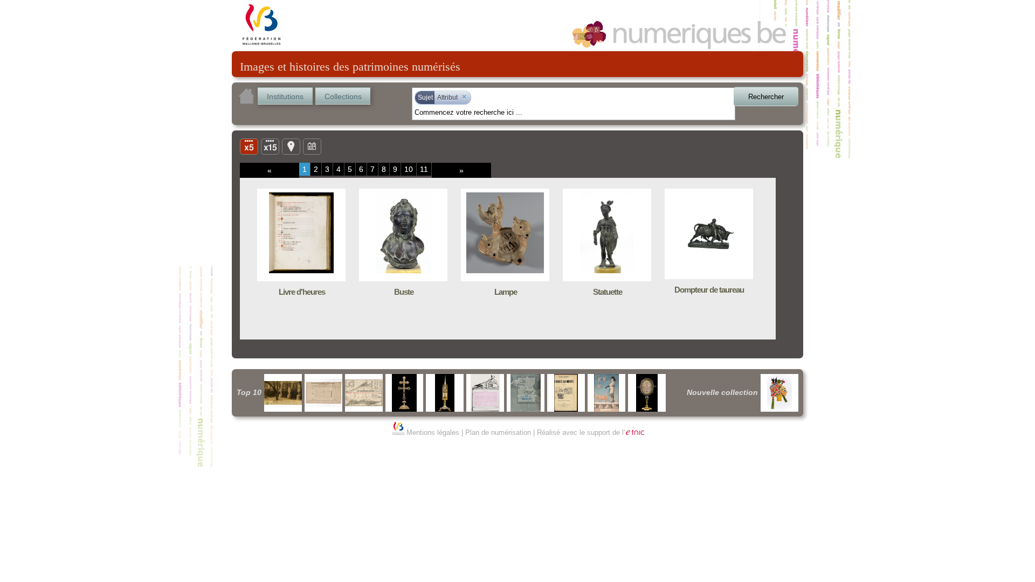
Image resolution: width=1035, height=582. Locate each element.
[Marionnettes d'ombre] (779, 393)
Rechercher (766, 97)
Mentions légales (432, 432)
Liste (270, 146)
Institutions (285, 96)
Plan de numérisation (498, 432)
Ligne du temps (312, 146)
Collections (343, 96)
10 (408, 169)
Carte (291, 146)
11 (424, 169)
